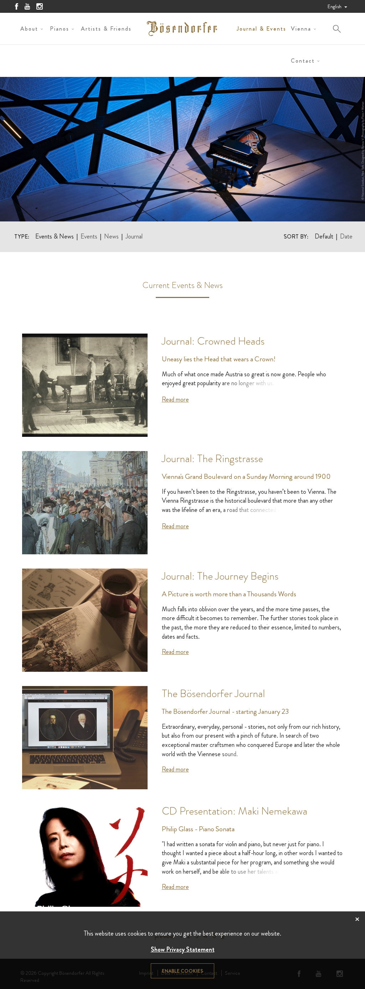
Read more (175, 399)
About (29, 29)
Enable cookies (182, 970)
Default (324, 236)
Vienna (301, 29)
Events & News (54, 236)
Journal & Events (261, 29)
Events (89, 236)
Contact (303, 61)
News (111, 236)
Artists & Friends (106, 29)
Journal (134, 236)
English (335, 6)
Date (346, 236)
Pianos (59, 29)
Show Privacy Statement (183, 949)
